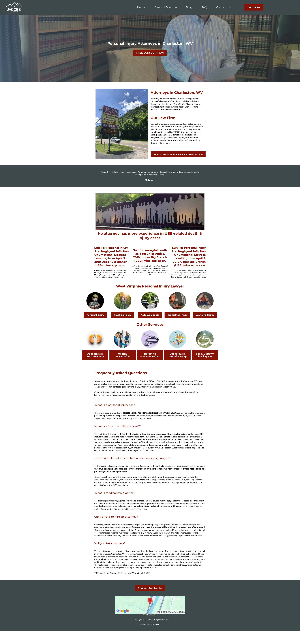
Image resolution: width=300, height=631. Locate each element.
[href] (150, 605)
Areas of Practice (165, 7)
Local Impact (155, 624)
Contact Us (223, 7)
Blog (189, 7)
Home (141, 7)
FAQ (204, 7)
